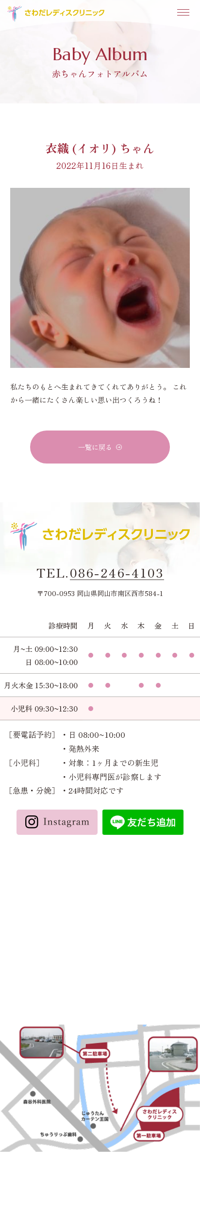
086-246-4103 (117, 572)
